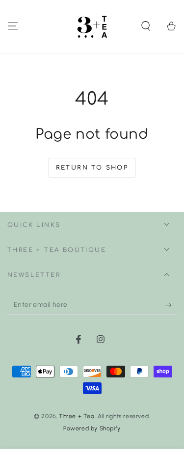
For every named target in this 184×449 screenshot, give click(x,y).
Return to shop (92, 167)
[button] (145, 26)
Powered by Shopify (92, 428)
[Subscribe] (171, 305)
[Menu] (13, 26)
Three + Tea (77, 416)
